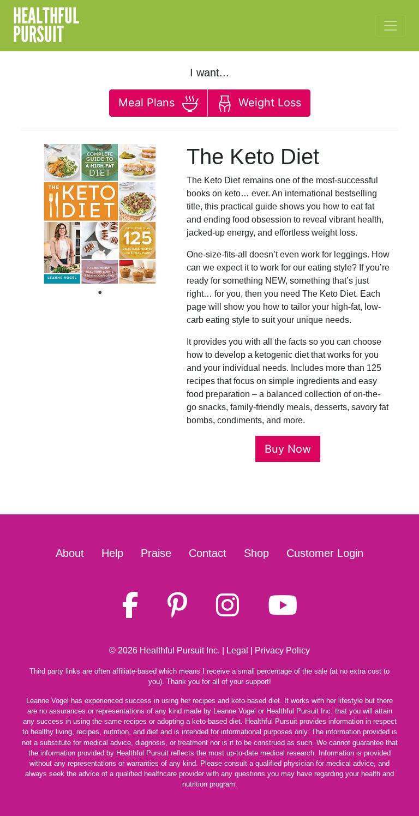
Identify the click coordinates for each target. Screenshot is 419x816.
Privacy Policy (282, 650)
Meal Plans (148, 102)
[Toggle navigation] (390, 26)
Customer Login (324, 553)
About (70, 553)
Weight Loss (268, 102)
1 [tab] (99, 292)
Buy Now (288, 448)
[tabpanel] (99, 213)
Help (112, 553)
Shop (256, 553)
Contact (207, 553)
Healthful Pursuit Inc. (180, 650)
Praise (156, 553)
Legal (237, 650)
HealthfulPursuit (46, 25)
